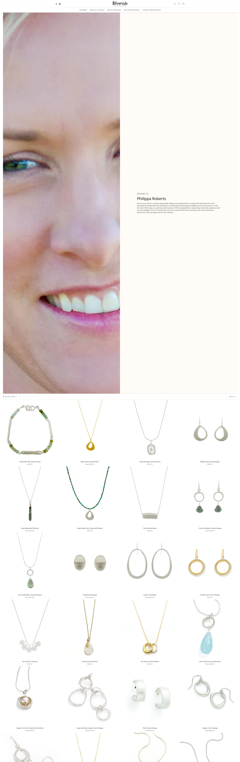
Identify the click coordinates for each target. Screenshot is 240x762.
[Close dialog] (75, 353)
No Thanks (96, 399)
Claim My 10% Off (96, 393)
